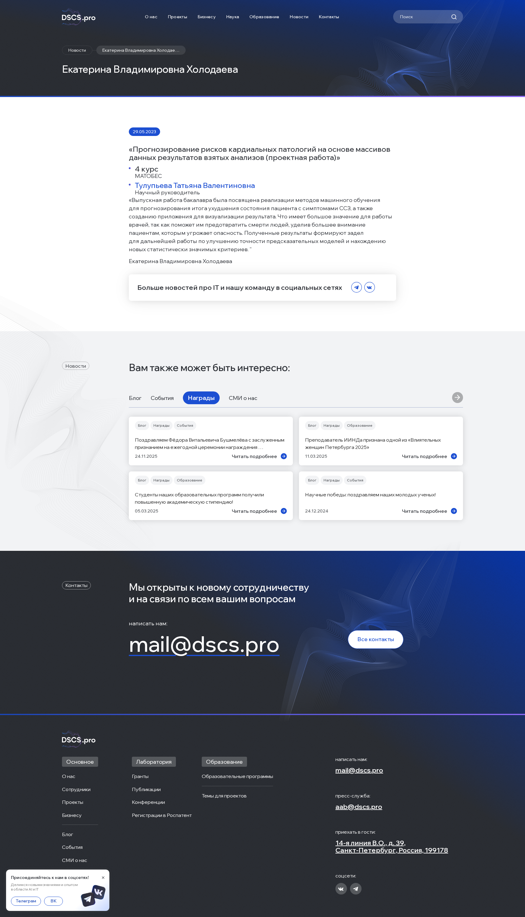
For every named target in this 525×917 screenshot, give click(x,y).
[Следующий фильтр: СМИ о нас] (457, 398)
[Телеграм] (356, 287)
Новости (299, 16)
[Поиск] (454, 17)
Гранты (140, 776)
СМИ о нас (243, 398)
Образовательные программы (237, 776)
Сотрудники (76, 789)
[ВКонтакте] (369, 287)
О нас (151, 16)
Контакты (329, 16)
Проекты (177, 16)
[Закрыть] (103, 877)
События (162, 398)
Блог (135, 398)
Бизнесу (206, 16)
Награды (201, 397)
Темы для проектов (224, 796)
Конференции (148, 802)
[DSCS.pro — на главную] (78, 17)
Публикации (146, 789)
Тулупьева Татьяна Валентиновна (195, 185)
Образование (264, 16)
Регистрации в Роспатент (162, 815)
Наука (232, 16)
